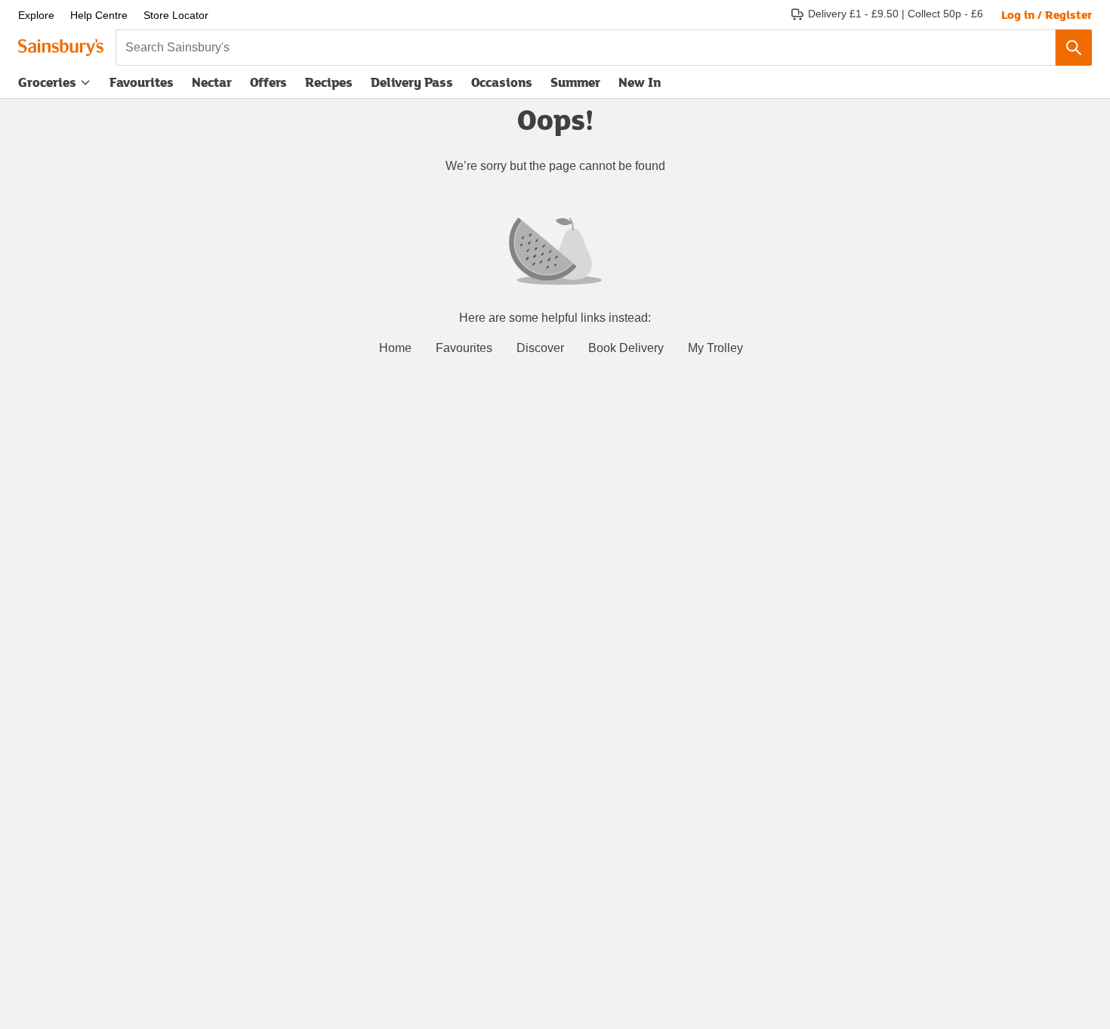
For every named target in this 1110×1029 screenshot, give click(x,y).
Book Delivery (626, 347)
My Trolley (715, 347)
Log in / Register (1046, 14)
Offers (268, 82)
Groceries (47, 82)
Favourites (141, 82)
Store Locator (175, 15)
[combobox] (585, 47)
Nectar (212, 82)
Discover (540, 347)
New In (639, 82)
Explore (36, 15)
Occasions (501, 82)
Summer (575, 82)
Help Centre (99, 15)
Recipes (329, 82)
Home (395, 347)
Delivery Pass (412, 85)
